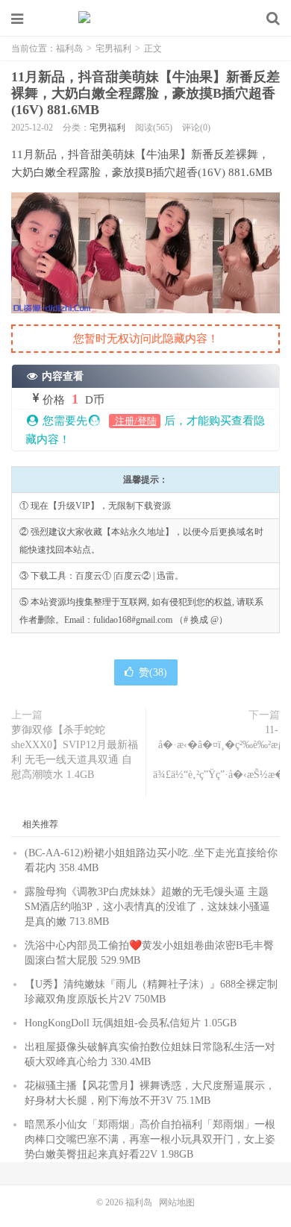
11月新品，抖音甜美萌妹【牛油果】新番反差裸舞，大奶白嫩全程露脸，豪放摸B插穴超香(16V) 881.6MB (145, 93)
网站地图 (177, 1202)
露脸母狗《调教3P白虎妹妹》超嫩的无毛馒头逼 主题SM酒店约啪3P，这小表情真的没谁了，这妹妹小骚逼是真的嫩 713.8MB (147, 906)
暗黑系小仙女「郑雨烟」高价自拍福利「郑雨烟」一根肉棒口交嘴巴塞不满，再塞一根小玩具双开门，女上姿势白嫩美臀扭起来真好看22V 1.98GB (150, 1139)
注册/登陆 (135, 421)
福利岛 (145, 18)
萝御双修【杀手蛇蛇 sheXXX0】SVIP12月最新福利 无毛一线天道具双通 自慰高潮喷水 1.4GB (74, 752)
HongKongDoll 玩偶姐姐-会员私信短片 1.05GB (131, 1023)
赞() (153, 672)
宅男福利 (113, 48)
